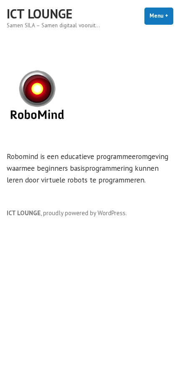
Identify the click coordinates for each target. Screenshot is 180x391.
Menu (161, 15)
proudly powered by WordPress (84, 213)
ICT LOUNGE (39, 13)
